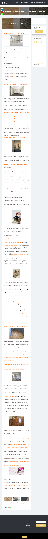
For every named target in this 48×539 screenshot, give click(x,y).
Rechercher (39, 31)
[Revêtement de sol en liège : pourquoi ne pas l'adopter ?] (25, 499)
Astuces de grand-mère (24, 2)
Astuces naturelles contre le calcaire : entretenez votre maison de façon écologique (39, 62)
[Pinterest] (8, 507)
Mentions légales (28, 527)
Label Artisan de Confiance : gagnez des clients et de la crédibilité (38, 48)
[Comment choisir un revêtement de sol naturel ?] (8, 499)
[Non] (46, 535)
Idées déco (12, 2)
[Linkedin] (6, 507)
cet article (14, 488)
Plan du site (28, 525)
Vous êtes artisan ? (29, 523)
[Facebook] (5, 507)
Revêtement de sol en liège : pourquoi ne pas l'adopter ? (24, 502)
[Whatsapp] (10, 507)
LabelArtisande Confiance (4, 2)
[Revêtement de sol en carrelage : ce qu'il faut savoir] (16, 499)
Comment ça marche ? (29, 521)
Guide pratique (18, 2)
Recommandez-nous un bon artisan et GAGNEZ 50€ (37, 2)
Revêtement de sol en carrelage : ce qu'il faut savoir (16, 502)
